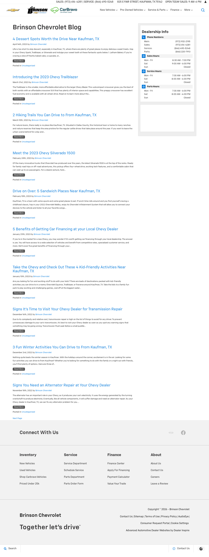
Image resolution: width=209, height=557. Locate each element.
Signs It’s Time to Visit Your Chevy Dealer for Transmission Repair (67, 309)
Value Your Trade (116, 484)
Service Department (75, 463)
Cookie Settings (180, 523)
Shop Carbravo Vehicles (33, 477)
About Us (156, 463)
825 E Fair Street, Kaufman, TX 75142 (139, 2)
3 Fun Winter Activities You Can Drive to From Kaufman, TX (62, 347)
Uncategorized (28, 66)
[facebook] (183, 432)
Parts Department (74, 477)
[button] (203, 10)
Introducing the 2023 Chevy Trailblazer (45, 77)
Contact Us (157, 470)
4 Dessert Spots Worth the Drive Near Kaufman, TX (56, 39)
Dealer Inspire (181, 530)
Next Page (17, 418)
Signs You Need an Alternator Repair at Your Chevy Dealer (61, 385)
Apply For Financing (118, 470)
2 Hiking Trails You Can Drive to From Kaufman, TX (55, 115)
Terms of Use (152, 516)
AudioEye (183, 516)
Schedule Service (74, 470)
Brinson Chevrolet (38, 44)
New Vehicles (27, 463)
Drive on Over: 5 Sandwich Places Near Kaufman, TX (56, 191)
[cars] (171, 432)
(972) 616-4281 (182, 45)
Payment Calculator (118, 477)
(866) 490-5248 (182, 48)
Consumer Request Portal (154, 523)
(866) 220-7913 (182, 52)
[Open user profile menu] (205, 1)
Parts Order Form (74, 484)
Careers (155, 477)
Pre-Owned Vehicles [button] (131, 11)
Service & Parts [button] (156, 11)
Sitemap (139, 516)
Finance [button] (174, 11)
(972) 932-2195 (182, 41)
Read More (19, 61)
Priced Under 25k (29, 484)
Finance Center (115, 463)
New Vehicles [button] (107, 11)
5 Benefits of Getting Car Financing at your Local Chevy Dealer (65, 229)
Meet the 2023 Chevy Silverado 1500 (44, 153)
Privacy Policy (169, 516)
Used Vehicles (27, 470)
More (187, 11)
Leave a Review (159, 484)
